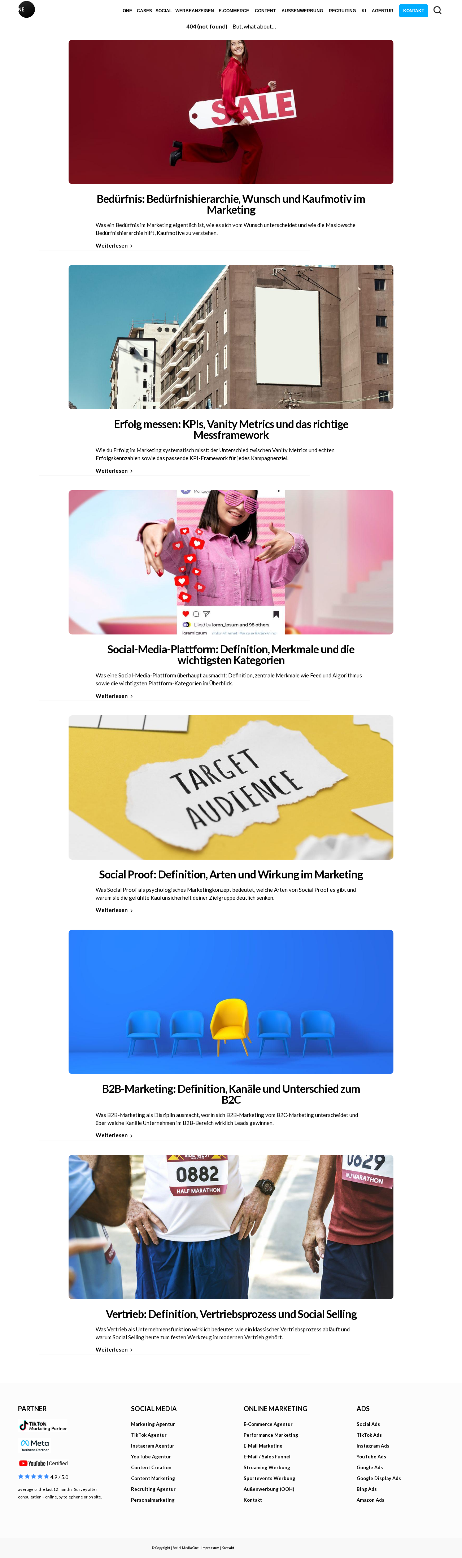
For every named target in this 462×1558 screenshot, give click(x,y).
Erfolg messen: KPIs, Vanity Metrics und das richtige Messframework (231, 429)
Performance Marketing (271, 1435)
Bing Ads (367, 1489)
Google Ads (370, 1467)
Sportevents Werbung (269, 1478)
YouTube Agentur (151, 1456)
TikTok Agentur (149, 1435)
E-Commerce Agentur (268, 1424)
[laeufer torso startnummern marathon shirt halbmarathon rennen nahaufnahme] (231, 1225)
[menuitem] (127, 11)
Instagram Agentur (152, 1446)
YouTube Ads (371, 1456)
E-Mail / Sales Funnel (267, 1456)
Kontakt (253, 1500)
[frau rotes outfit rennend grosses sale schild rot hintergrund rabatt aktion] (231, 110)
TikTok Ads (369, 1435)
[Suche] (437, 10)
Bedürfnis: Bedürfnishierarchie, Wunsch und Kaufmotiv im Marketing (231, 204)
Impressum (210, 1548)
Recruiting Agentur (153, 1489)
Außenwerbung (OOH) (269, 1489)
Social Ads (368, 1424)
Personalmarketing (153, 1500)
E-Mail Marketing (263, 1446)
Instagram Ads (373, 1446)
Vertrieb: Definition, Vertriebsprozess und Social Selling (231, 1313)
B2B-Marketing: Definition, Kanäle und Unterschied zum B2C (231, 1094)
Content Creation (151, 1467)
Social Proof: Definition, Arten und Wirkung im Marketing (231, 874)
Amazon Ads (370, 1500)
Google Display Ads (379, 1478)
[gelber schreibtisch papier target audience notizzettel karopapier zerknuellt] (231, 785)
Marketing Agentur (153, 1424)
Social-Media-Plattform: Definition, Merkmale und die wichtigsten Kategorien (231, 654)
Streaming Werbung (267, 1467)
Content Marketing (153, 1478)
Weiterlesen (112, 245)
